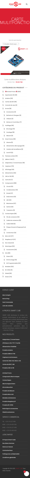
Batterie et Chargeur (12, 115)
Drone (7, 108)
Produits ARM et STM (8, 354)
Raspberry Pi (9, 239)
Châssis (8, 119)
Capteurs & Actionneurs (9, 357)
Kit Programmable (12, 263)
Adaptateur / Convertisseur (13, 163)
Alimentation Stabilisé (9, 346)
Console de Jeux (10, 105)
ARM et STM (8, 159)
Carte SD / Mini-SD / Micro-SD (11, 361)
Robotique (8, 246)
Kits (6, 253)
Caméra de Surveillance (13, 149)
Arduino (7, 98)
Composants (9, 183)
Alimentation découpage (14, 146)
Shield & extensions (8, 412)
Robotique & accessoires (10, 408)
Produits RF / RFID (7, 405)
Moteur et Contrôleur (13, 122)
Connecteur (10, 233)
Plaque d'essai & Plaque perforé (16, 227)
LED (7, 200)
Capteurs (8, 166)
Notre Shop (5, 298)
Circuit (8, 186)
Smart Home (9, 139)
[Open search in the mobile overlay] (27, 4)
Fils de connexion (11, 217)
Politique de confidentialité (10, 454)
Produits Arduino (7, 350)
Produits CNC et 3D (8, 368)
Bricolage (9, 129)
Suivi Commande (7, 302)
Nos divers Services (8, 443)
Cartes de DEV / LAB (8, 364)
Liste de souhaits (7, 306)
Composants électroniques (10, 376)
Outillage (8, 125)
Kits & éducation (7, 387)
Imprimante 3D (9, 95)
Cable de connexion (12, 220)
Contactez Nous (7, 450)
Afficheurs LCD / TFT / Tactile (11, 343)
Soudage (9, 132)
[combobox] (10, 44)
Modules (7, 266)
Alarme (8, 142)
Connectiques (9, 213)
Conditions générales (9, 457)
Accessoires (10, 112)
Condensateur (10, 190)
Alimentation (9, 173)
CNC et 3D (8, 176)
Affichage (8, 169)
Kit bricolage (10, 260)
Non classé (8, 243)
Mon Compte (6, 295)
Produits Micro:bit (8, 394)
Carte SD (8, 180)
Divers (8, 256)
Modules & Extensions (9, 398)
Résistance (9, 203)
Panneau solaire (10, 156)
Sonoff (8, 152)
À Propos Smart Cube (9, 440)
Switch (8, 207)
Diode (8, 193)
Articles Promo (11, 91)
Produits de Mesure (8, 391)
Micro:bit (8, 236)
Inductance (10, 196)
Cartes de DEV (9, 102)
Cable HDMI (10, 224)
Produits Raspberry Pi (9, 401)
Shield (7, 273)
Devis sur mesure (7, 447)
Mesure (8, 135)
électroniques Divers (8, 384)
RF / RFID (7, 270)
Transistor (9, 210)
